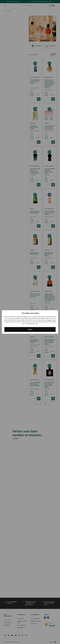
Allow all (30, 329)
